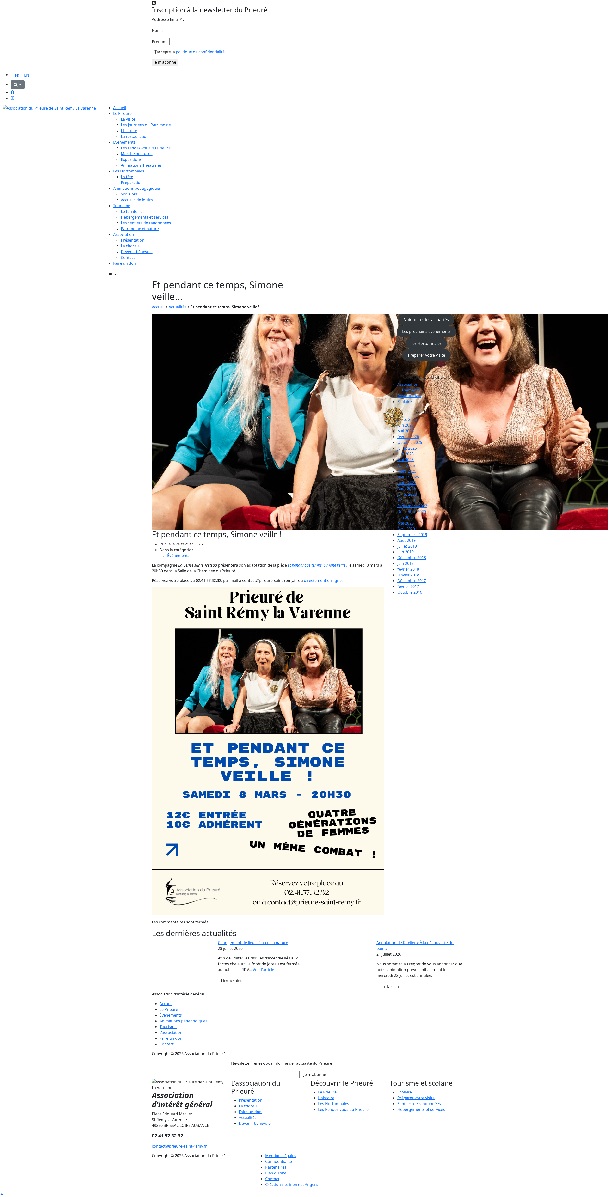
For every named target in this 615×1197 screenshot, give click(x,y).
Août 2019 (406, 540)
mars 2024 (406, 482)
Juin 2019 (405, 552)
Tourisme (121, 205)
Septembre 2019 (412, 534)
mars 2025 (406, 471)
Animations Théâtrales (141, 165)
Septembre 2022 (412, 505)
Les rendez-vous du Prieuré (146, 148)
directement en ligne (323, 580)
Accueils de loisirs (137, 199)
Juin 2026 (405, 425)
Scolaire (404, 1092)
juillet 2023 (407, 494)
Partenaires (275, 1167)
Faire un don (124, 263)
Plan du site (275, 1173)
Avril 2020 (406, 528)
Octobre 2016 (409, 592)
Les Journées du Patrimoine (146, 125)
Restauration (409, 395)
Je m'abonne (315, 1074)
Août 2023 (406, 488)
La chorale (130, 246)
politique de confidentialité (200, 52)
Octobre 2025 (409, 442)
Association (123, 234)
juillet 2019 (407, 546)
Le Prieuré (122, 113)
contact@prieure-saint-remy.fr (179, 1146)
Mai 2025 (405, 459)
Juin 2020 (405, 517)
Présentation (132, 240)
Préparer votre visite (426, 355)
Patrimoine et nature (140, 228)
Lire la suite (231, 980)
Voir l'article (263, 969)
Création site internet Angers (291, 1184)
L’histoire (129, 130)
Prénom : (160, 41)
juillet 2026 (407, 419)
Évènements (124, 142)
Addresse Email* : (168, 19)
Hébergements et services (144, 217)
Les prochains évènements (426, 331)
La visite (128, 119)
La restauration (135, 136)
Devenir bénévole (137, 251)
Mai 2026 (405, 431)
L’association (171, 1032)
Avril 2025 (406, 465)
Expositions (131, 159)
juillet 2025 (407, 448)
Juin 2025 (405, 454)
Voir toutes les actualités (426, 319)
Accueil (119, 107)
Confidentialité (278, 1161)
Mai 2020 (405, 523)
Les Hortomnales (128, 171)
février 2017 (408, 586)
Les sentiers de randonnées (146, 223)
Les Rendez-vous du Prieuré (343, 1109)
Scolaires (129, 194)
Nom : (157, 30)
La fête (127, 176)
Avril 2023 (406, 500)
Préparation (132, 182)
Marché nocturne (137, 153)
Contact (128, 257)
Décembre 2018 (411, 557)
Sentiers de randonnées (419, 1103)
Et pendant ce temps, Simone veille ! (317, 565)
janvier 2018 (408, 575)
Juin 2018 (405, 563)
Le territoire (131, 211)
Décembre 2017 (411, 580)
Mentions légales (280, 1155)
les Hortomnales (427, 343)
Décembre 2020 (411, 511)
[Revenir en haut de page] (2, 1194)
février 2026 (408, 436)
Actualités (177, 307)
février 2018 (408, 569)
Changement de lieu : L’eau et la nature (253, 942)
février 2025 (408, 477)
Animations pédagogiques (137, 188)
